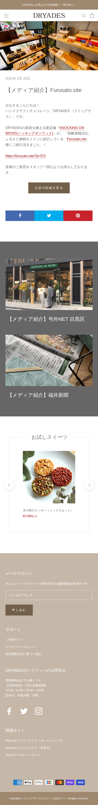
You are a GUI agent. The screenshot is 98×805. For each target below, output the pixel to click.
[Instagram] (38, 711)
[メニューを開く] (6, 15)
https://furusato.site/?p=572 (25, 156)
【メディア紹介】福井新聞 (37, 395)
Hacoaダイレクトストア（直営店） (28, 748)
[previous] (9, 485)
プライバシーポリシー (20, 647)
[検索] (84, 15)
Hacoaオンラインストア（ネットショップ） (34, 740)
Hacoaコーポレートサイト (23, 755)
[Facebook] (9, 711)
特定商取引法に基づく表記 (23, 654)
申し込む (19, 610)
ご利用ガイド (14, 639)
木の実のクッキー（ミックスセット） (48, 510)
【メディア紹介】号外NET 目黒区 (46, 319)
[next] (89, 485)
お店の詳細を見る (49, 187)
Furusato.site (76, 139)
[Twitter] (24, 711)
